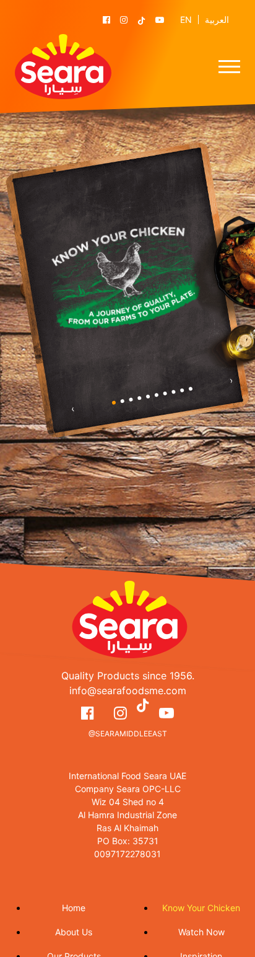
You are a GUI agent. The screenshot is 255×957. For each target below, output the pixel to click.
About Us (73, 932)
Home (73, 907)
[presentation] (73, 408)
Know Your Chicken (201, 907)
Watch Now (201, 932)
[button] (113, 402)
